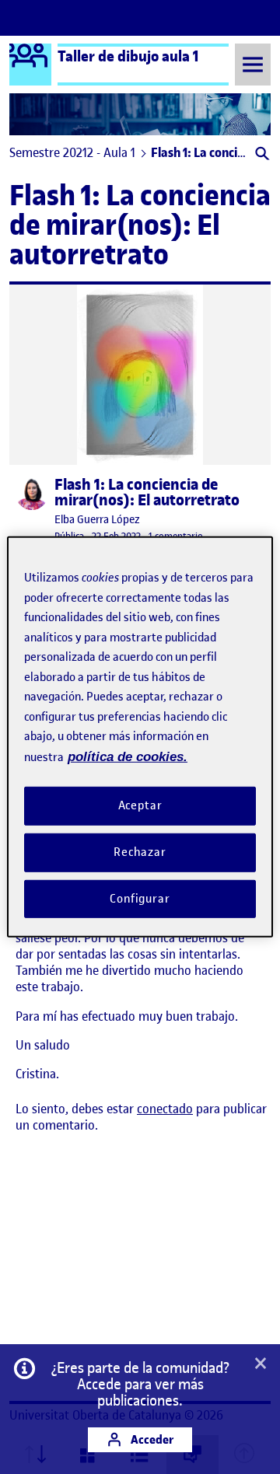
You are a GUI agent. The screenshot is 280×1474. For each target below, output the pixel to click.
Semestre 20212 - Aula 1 (72, 152)
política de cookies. (127, 756)
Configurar (140, 898)
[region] (140, 737)
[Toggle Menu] (253, 64)
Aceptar (140, 805)
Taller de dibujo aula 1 (128, 56)
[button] (261, 155)
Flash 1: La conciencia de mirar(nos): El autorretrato (147, 492)
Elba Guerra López (97, 519)
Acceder (150, 1439)
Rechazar (140, 852)
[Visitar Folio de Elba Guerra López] (32, 493)
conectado (165, 1108)
